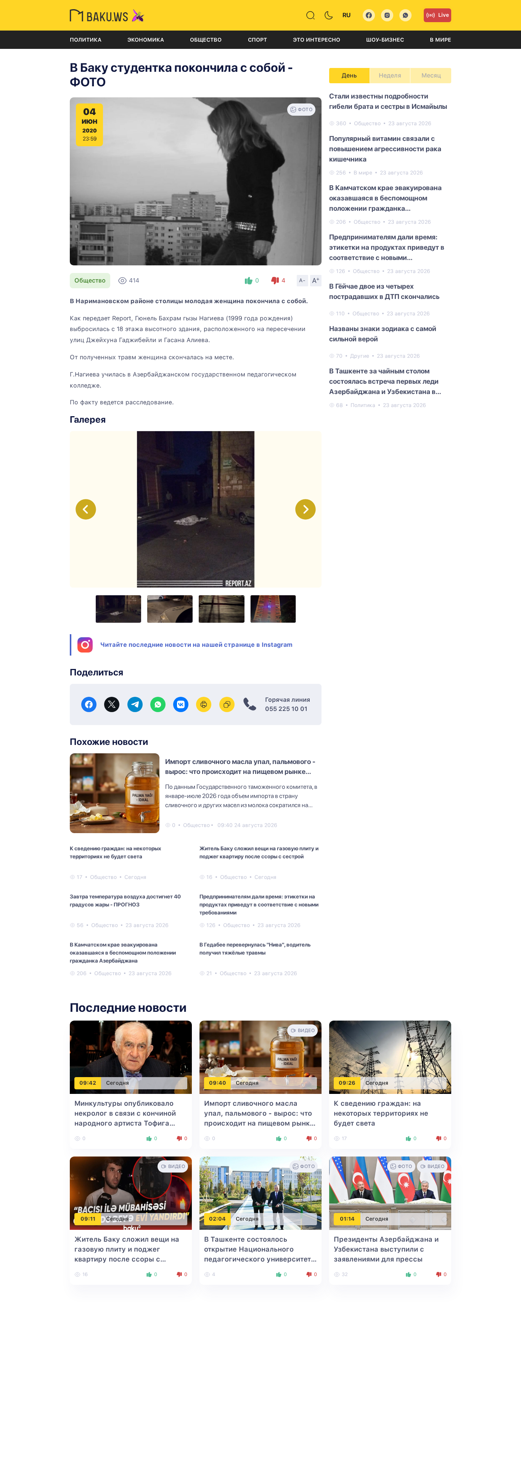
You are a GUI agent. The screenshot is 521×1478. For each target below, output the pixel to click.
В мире (440, 40)
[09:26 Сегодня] (390, 1056)
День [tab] (349, 75)
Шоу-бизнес (385, 40)
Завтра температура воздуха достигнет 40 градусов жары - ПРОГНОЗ (125, 900)
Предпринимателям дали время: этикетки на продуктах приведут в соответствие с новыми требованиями (258, 904)
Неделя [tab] (390, 75)
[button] (305, 509)
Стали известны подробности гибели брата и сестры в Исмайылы (388, 101)
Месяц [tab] (431, 75)
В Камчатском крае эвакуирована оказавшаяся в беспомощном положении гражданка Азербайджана (123, 953)
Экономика (145, 40)
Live (443, 15)
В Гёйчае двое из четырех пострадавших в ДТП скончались (384, 291)
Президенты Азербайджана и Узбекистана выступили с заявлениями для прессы (386, 1249)
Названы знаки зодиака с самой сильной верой (382, 334)
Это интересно (316, 40)
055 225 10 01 (286, 708)
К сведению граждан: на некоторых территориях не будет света (115, 852)
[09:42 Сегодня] (131, 1056)
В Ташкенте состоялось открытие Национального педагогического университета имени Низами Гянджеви (259, 1259)
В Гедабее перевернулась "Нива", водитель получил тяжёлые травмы (254, 949)
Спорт (257, 40)
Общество (206, 40)
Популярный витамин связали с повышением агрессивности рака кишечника (385, 148)
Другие (359, 356)
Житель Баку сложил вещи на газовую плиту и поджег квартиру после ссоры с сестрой (258, 852)
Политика (85, 40)
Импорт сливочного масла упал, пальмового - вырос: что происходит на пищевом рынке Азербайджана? (240, 771)
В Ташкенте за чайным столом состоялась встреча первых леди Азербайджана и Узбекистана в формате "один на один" (384, 382)
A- (302, 280)
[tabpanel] (390, 250)
